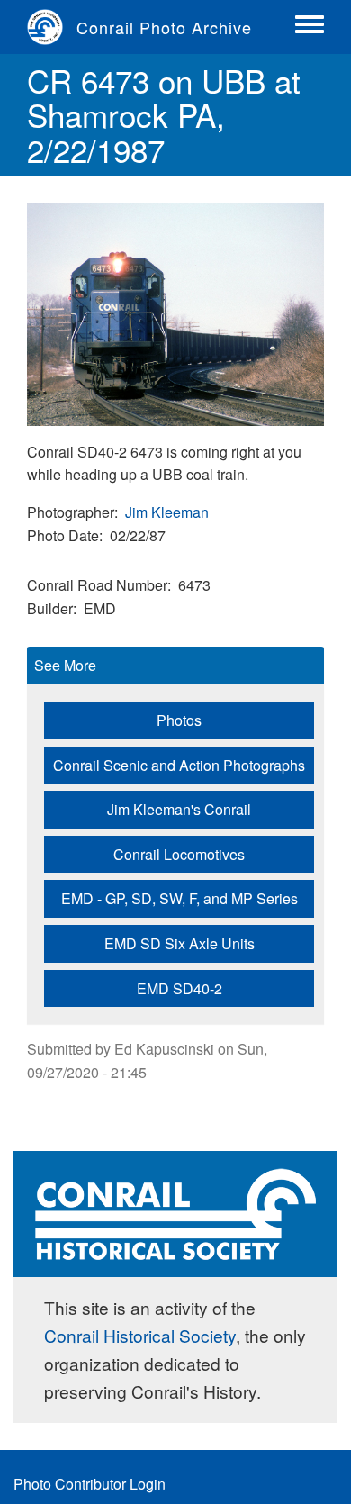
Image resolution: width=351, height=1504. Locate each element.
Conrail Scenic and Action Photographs (179, 765)
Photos (179, 720)
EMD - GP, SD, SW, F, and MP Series (179, 898)
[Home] (51, 27)
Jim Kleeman (167, 512)
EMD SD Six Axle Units (179, 943)
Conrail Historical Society (140, 1335)
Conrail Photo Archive (164, 27)
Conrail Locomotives (179, 854)
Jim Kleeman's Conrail (179, 809)
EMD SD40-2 (179, 988)
